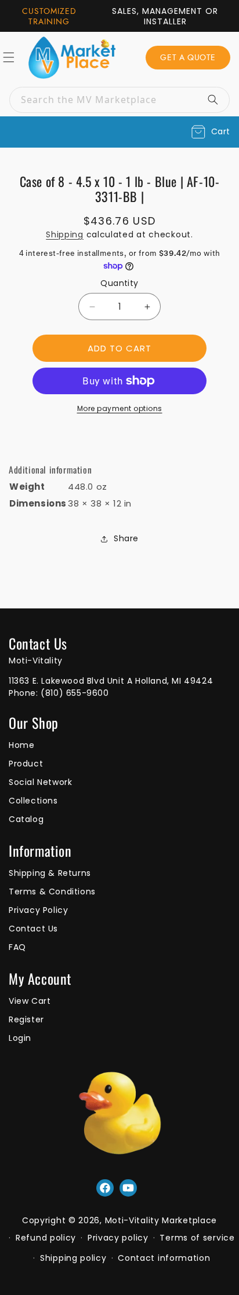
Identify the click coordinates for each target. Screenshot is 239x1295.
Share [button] (126, 538)
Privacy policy (118, 1237)
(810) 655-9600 (74, 693)
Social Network (40, 782)
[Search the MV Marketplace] (217, 99)
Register (26, 1019)
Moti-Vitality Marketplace (161, 1220)
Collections (33, 800)
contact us (33, 928)
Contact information (164, 1258)
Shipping (65, 234)
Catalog (26, 819)
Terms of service (197, 1237)
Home (21, 745)
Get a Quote (188, 57)
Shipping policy (73, 1258)
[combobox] (119, 100)
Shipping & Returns (50, 873)
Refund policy (46, 1237)
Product (26, 763)
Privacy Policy (38, 910)
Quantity (119, 283)
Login (20, 1038)
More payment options (119, 408)
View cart (29, 1001)
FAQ (17, 947)
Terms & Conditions (52, 891)
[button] (210, 132)
